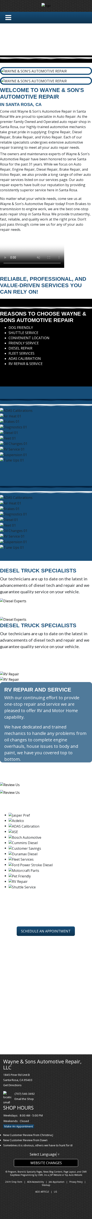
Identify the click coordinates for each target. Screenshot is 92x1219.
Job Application (56, 1181)
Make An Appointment (18, 1126)
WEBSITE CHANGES (46, 1163)
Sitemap (46, 1185)
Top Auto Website (73, 1174)
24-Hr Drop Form (13, 1181)
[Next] (3, 372)
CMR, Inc (42, 1174)
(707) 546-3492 (25, 1094)
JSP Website (55, 1174)
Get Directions (12, 1085)
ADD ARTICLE (42, 1191)
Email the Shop (24, 1099)
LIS (55, 1191)
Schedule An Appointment (46, 931)
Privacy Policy (76, 1181)
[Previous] (1, 372)
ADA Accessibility (35, 1181)
